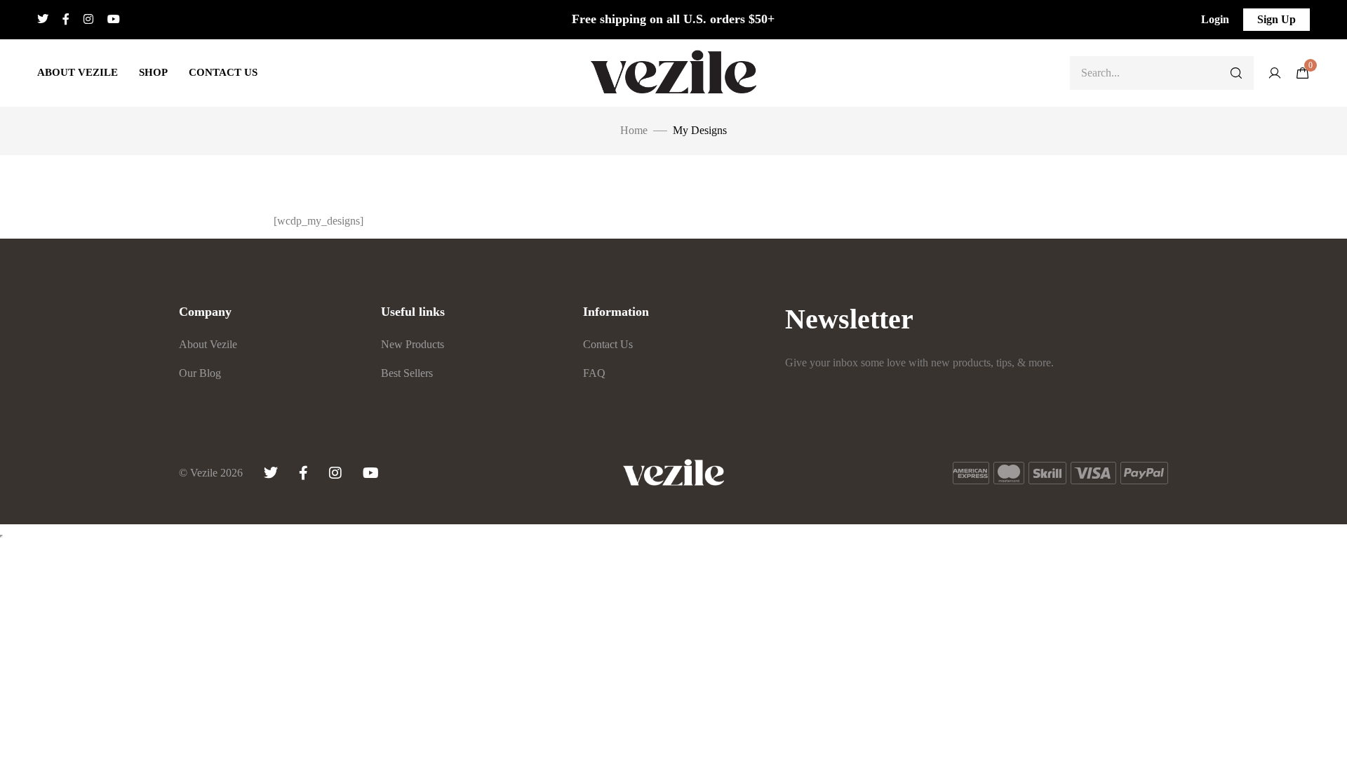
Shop (153, 72)
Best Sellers (407, 373)
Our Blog (200, 373)
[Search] (1236, 73)
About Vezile (77, 72)
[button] (1215, 19)
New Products (412, 344)
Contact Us (223, 72)
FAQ (594, 373)
